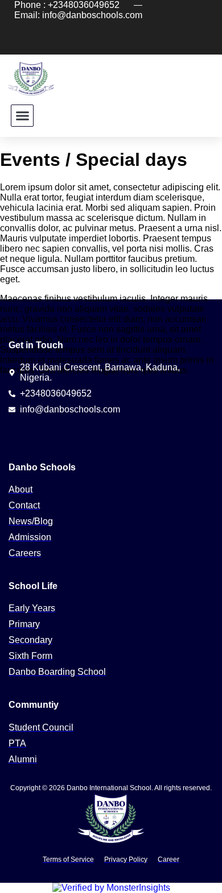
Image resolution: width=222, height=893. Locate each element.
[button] (22, 116)
